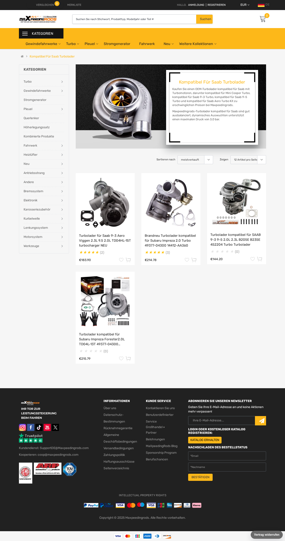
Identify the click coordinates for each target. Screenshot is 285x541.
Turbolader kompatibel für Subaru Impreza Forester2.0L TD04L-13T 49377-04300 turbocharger (102, 339)
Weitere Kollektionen (196, 44)
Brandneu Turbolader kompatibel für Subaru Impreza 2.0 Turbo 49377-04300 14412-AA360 (170, 240)
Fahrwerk (147, 44)
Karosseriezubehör (37, 209)
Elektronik (30, 200)
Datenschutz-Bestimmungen (114, 418)
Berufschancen (157, 459)
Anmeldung (196, 4)
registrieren (216, 4)
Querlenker (31, 118)
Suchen (205, 19)
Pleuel (90, 44)
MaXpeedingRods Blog (161, 446)
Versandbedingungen (119, 448)
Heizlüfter (30, 155)
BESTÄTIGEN (200, 477)
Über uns (110, 408)
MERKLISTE (74, 4)
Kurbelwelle (32, 218)
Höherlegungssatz (37, 127)
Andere (29, 182)
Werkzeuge (31, 246)
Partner (151, 433)
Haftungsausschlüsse (119, 461)
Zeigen (224, 159)
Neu (167, 44)
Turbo (71, 44)
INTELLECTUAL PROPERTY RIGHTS (142, 495)
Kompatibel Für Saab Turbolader (52, 56)
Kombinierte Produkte (39, 136)
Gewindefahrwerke (41, 44)
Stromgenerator (117, 44)
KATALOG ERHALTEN (204, 440)
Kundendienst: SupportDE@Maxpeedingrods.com (54, 448)
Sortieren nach (166, 159)
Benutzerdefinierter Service (159, 418)
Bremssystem (33, 191)
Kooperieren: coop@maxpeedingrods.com (48, 455)
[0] (262, 19)
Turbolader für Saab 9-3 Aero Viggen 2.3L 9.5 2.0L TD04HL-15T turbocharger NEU (105, 240)
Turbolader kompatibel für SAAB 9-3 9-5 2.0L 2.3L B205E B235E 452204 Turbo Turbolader (235, 240)
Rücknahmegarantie (118, 428)
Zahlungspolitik (114, 455)
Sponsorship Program (161, 453)
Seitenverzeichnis (116, 468)
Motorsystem (33, 237)
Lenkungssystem (36, 228)
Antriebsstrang (34, 173)
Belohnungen (155, 439)
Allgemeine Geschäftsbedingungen (120, 438)
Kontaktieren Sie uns (160, 408)
